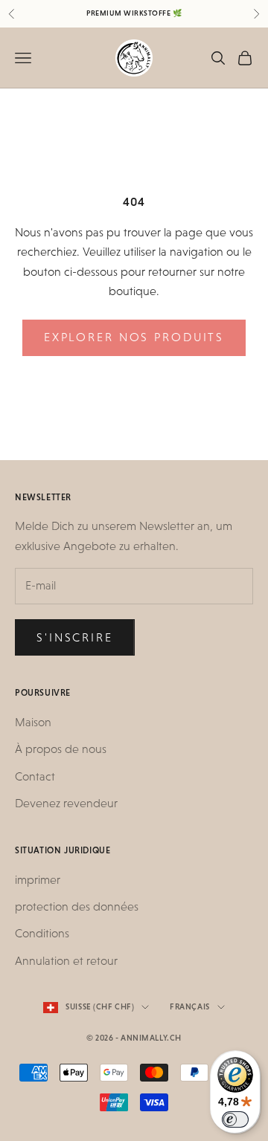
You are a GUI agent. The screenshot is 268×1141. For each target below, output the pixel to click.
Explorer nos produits (134, 337)
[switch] (235, 1119)
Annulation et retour (66, 961)
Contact (35, 776)
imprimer (37, 880)
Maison (33, 722)
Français (189, 1007)
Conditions (42, 933)
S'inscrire (74, 637)
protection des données (76, 906)
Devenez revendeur (66, 803)
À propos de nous (60, 749)
